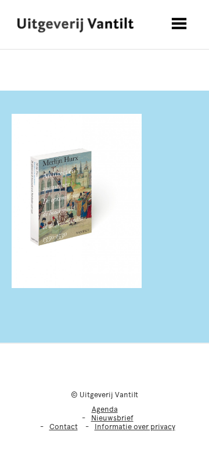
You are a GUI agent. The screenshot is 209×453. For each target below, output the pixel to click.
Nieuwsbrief (112, 418)
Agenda (105, 409)
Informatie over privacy (135, 426)
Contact (63, 426)
